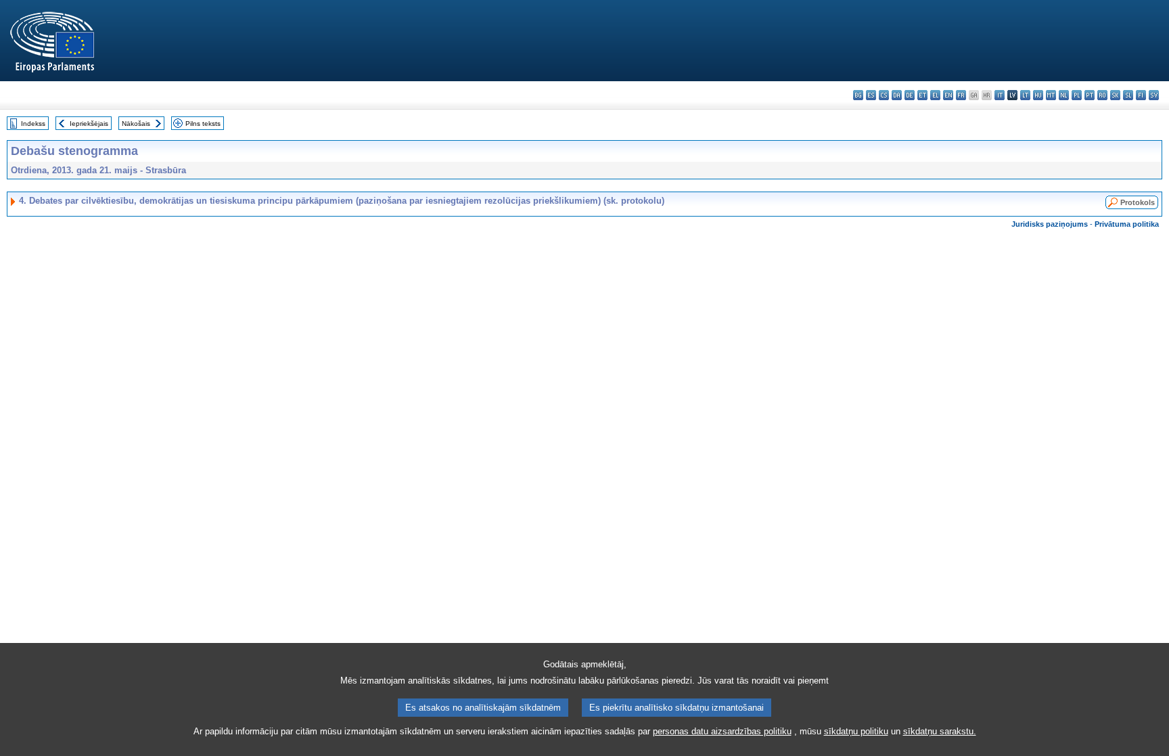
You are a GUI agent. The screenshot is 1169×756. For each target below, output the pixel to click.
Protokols (1137, 202)
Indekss (33, 123)
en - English (948, 95)
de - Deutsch (909, 95)
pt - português (1089, 95)
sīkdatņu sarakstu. (939, 731)
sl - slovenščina (1128, 95)
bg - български (858, 95)
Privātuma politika (1127, 224)
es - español (871, 95)
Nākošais (136, 123)
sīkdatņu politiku (856, 731)
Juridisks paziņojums (1049, 224)
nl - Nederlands (1064, 95)
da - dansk (897, 95)
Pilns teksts (203, 123)
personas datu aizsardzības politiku (722, 731)
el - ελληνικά (935, 95)
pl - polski (1077, 95)
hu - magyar (1038, 95)
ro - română (1102, 95)
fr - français (961, 95)
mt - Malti (1051, 95)
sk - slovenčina (1115, 95)
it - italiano (999, 95)
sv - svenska (1154, 95)
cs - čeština (884, 95)
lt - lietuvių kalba (1025, 95)
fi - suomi (1141, 95)
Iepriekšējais (89, 123)
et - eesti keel (922, 95)
